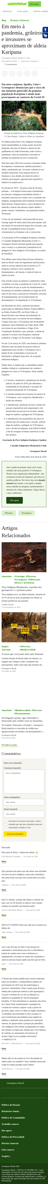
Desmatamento (22, 713)
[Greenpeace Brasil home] (17, 4)
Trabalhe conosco (10, 1124)
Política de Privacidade (13, 1137)
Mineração (34, 579)
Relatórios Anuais (10, 1111)
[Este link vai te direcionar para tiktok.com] (29, 1094)
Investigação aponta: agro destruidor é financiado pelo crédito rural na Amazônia (22, 719)
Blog (4, 20)
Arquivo (6, 1156)
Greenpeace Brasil (15, 1083)
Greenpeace (21, 579)
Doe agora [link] (34, 4)
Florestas (31, 576)
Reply (4, 861)
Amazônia (7, 576)
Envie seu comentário (15, 834)
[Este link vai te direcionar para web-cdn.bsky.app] (24, 1094)
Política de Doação (11, 1105)
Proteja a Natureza (19, 20)
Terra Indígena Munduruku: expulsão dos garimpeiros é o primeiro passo (22, 588)
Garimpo (20, 576)
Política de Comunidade (13, 1117)
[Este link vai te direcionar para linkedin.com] (19, 1094)
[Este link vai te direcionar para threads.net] (35, 1094)
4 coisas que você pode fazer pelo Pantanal (22, 654)
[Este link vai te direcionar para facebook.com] (3, 1094)
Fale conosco (8, 1149)
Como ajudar (22, 11)
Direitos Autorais (10, 1143)
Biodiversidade (28, 649)
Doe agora (14, 500)
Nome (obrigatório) (12, 797)
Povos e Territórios (24, 583)
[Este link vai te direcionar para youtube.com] (13, 1094)
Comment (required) (12, 768)
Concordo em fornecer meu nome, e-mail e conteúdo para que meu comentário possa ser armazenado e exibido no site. (25, 824)
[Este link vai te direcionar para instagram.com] (8, 1094)
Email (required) (10, 809)
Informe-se (7, 11)
